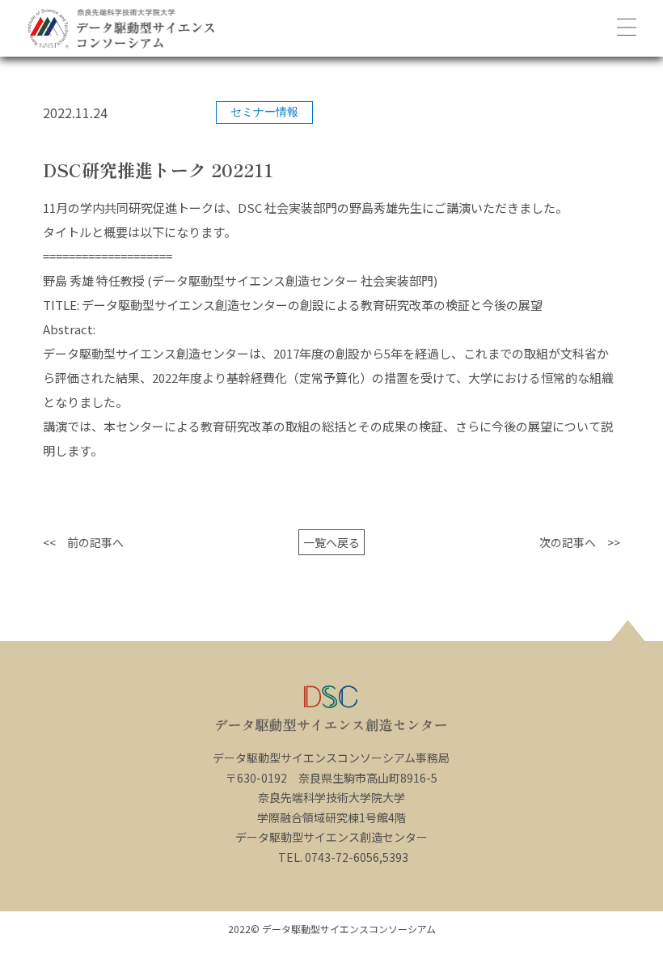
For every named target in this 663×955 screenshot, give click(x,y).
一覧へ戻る (331, 542)
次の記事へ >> (579, 542)
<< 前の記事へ (83, 542)
